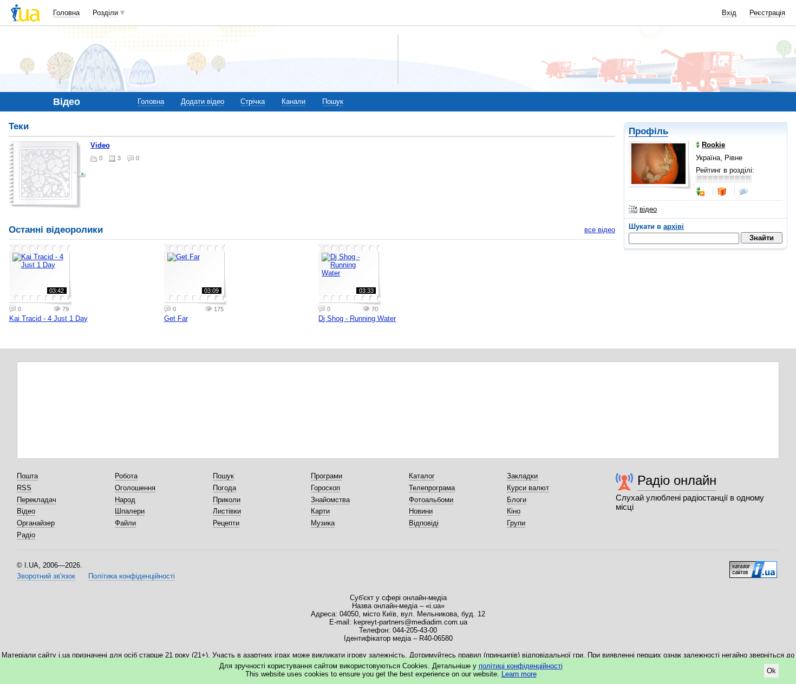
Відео (26, 511)
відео (648, 209)
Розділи (105, 13)
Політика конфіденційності (131, 576)
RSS (24, 488)
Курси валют (528, 488)
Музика (323, 523)
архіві (673, 226)
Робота (126, 476)
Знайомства (330, 500)
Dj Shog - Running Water (357, 318)
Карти (320, 511)
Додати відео (202, 101)
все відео (599, 230)
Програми (326, 476)
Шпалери (130, 511)
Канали (293, 101)
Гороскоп (325, 488)
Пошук (332, 101)
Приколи (226, 500)
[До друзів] (701, 191)
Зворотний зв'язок (46, 576)
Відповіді (424, 523)
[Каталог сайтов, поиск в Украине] (753, 565)
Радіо (26, 535)
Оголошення (135, 488)
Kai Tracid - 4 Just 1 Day (48, 318)
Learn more (519, 674)
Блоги (516, 500)
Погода (224, 488)
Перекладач (36, 500)
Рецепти (226, 523)
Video (100, 145)
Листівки (227, 511)
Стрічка (252, 101)
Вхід (729, 13)
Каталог (422, 476)
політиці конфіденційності (521, 666)
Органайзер (36, 523)
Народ (125, 500)
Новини (421, 511)
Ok (771, 671)
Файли (125, 523)
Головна (66, 13)
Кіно (513, 511)
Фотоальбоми (431, 500)
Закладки (522, 476)
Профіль (648, 131)
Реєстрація (767, 13)
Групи (516, 523)
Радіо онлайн (676, 480)
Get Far (176, 318)
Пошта (27, 476)
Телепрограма (432, 488)
